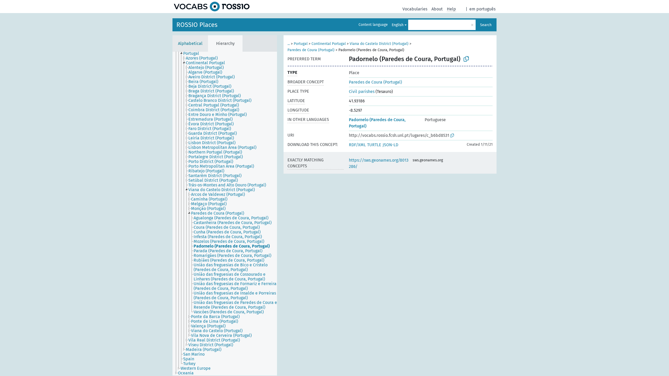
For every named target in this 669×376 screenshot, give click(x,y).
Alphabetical (190, 43)
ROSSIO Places (196, 24)
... (288, 44)
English (397, 25)
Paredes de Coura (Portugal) (310, 50)
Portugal (301, 44)
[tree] (224, 213)
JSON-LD (390, 144)
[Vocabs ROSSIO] (211, 6)
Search (486, 25)
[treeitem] (193, 53)
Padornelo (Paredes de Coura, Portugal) (377, 122)
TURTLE (374, 144)
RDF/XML (357, 144)
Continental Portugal (329, 44)
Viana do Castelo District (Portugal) (379, 44)
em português (482, 9)
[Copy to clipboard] (466, 59)
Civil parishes (361, 91)
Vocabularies (414, 9)
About (437, 9)
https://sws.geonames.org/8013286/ (378, 163)
